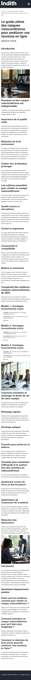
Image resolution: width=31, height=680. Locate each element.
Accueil (3, 11)
